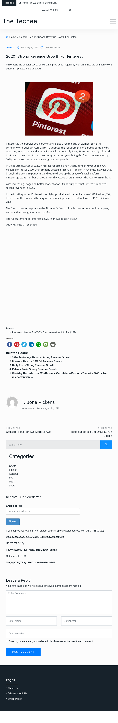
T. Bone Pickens (38, 402)
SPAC (12, 485)
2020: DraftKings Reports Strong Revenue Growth (41, 357)
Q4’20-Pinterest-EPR (16, 224)
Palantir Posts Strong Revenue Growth (34, 369)
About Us (13, 688)
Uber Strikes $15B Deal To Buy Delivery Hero (41, 3)
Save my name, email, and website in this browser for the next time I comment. (51, 641)
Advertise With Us (17, 693)
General (23, 37)
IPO (11, 477)
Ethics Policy (15, 699)
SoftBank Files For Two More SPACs (28, 431)
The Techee (19, 21)
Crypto (12, 466)
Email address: (14, 506)
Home (12, 37)
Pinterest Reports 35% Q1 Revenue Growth (37, 361)
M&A (11, 481)
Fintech (13, 470)
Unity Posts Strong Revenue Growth (33, 365)
